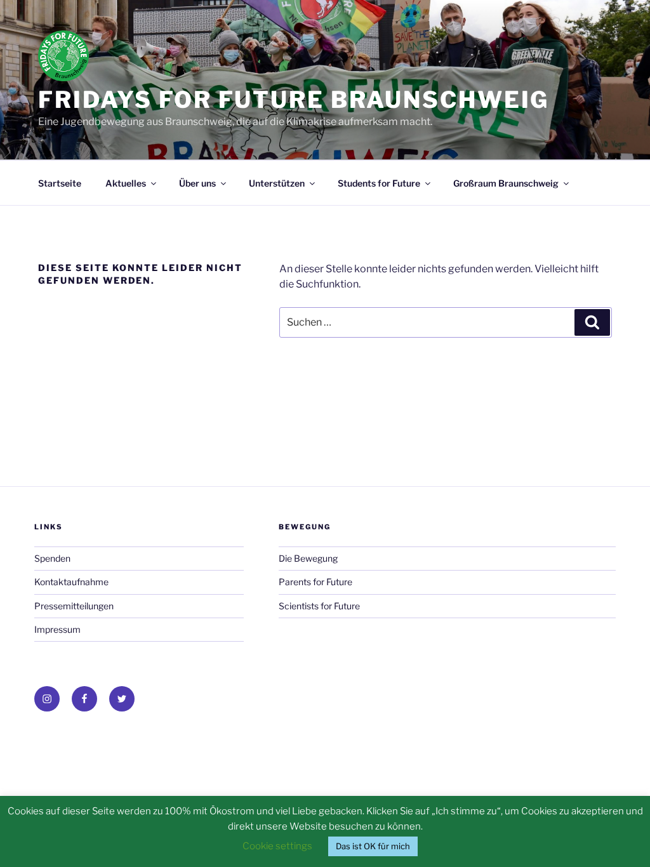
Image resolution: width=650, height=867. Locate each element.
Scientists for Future (319, 605)
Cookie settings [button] (277, 846)
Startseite (59, 183)
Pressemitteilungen (74, 605)
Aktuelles (125, 183)
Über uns (197, 183)
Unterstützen (277, 183)
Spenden (52, 558)
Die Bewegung (308, 558)
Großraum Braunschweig (506, 183)
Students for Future (379, 183)
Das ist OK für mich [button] (373, 846)
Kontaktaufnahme (71, 581)
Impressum (57, 629)
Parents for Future (315, 581)
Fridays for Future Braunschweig (293, 100)
